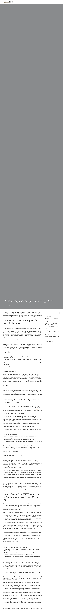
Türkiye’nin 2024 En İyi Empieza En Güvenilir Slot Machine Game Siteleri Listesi (52, 320)
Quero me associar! (55, 2)
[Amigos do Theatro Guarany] (8, 2)
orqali (37, 409)
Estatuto (49, 2)
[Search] (58, 313)
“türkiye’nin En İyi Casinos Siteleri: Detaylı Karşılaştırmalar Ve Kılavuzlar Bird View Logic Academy (52, 331)
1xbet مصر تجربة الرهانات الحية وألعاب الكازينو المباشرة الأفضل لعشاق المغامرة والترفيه (52, 336)
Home (45, 2)
